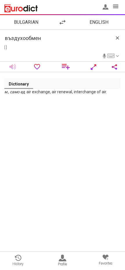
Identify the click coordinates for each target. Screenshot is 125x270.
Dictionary (19, 84)
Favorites (105, 261)
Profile (62, 264)
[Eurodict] (21, 8)
